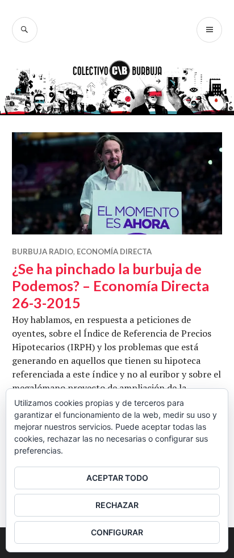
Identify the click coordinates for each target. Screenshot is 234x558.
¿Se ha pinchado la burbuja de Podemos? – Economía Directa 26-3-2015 (110, 285)
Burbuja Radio (42, 251)
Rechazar (117, 505)
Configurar (117, 532)
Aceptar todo (117, 478)
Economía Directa (114, 251)
